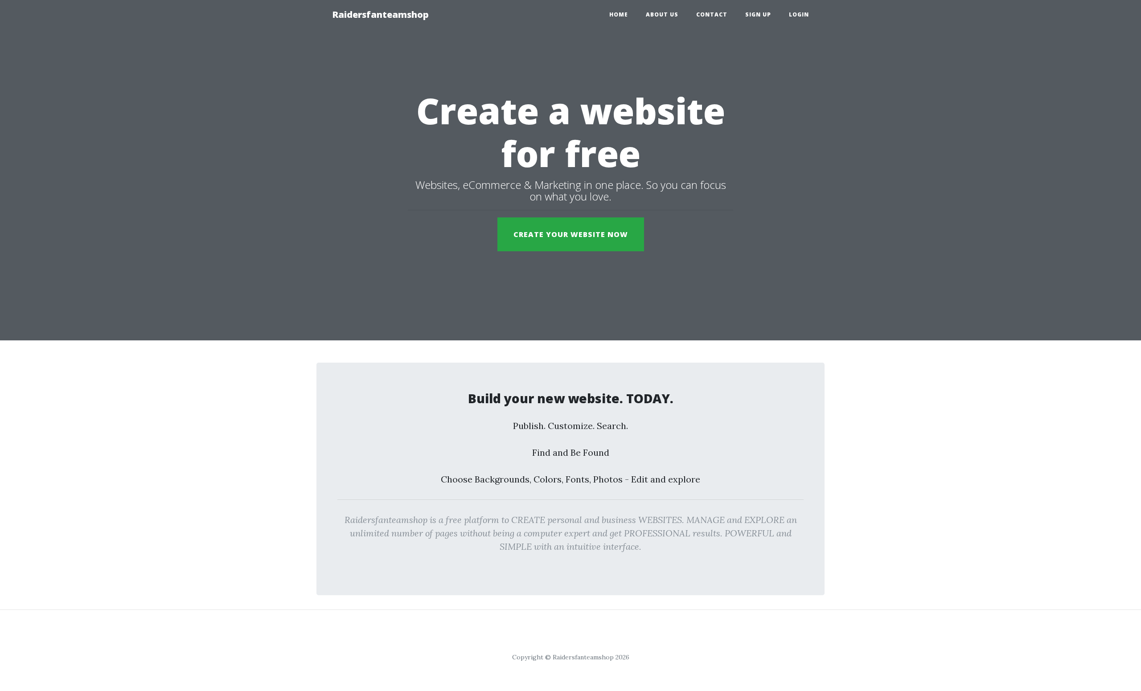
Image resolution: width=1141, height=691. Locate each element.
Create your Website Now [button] (570, 234)
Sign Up (758, 14)
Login (799, 14)
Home (618, 14)
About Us (662, 14)
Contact (711, 14)
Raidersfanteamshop (380, 14)
